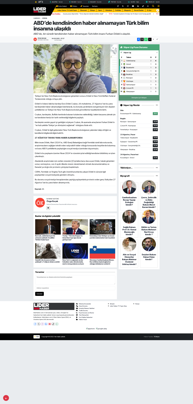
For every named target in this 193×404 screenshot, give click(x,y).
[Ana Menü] (158, 6)
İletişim (95, 6)
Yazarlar (86, 6)
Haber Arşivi (83, 319)
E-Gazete (150, 10)
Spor (100, 10)
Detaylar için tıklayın (139, 98)
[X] (38, 324)
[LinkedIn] (46, 324)
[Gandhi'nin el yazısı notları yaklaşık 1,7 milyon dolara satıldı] (48, 251)
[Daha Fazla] (149, 39)
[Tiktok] (53, 324)
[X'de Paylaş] (142, 39)
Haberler (36, 18)
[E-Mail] (48, 208)
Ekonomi (83, 10)
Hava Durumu (83, 306)
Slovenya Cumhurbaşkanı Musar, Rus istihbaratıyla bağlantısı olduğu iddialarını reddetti (102, 262)
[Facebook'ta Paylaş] (138, 39)
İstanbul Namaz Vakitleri (86, 308)
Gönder (40, 294)
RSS (37, 336)
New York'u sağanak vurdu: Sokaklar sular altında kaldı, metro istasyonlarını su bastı (73, 262)
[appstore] (90, 328)
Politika (118, 10)
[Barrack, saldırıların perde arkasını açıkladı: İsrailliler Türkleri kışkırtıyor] (48, 227)
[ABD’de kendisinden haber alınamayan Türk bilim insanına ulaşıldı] (75, 68)
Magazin (127, 10)
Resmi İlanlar (139, 10)
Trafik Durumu (83, 310)
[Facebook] (35, 324)
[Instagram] (42, 324)
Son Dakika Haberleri (85, 317)
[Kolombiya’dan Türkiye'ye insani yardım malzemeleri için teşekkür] (102, 227)
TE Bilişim (157, 336)
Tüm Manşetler (84, 315)
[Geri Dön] (6, 398)
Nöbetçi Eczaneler (85, 304)
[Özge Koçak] (40, 202)
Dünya (92, 10)
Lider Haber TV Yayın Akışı (118, 306)
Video (75, 6)
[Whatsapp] (57, 324)
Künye (137, 304)
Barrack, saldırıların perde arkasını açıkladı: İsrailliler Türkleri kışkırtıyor (45, 237)
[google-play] (101, 328)
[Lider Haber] (39, 10)
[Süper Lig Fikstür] (157, 105)
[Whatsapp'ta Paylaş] (146, 39)
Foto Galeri (62, 6)
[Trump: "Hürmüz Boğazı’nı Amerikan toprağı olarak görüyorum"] (75, 227)
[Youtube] (49, 324)
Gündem (108, 10)
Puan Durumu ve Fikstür (86, 313)
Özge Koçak (52, 201)
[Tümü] (157, 168)
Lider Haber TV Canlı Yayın (67, 10)
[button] (157, 10)
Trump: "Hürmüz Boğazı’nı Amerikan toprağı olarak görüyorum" (72, 237)
